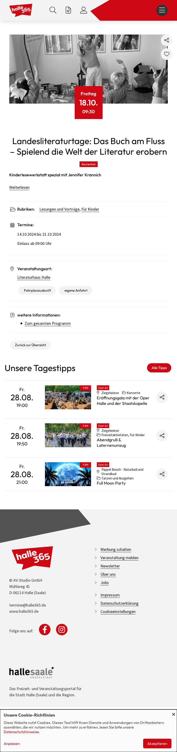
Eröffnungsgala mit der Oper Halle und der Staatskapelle (123, 400)
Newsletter (110, 566)
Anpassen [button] (12, 743)
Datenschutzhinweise (21, 731)
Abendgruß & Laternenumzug (111, 442)
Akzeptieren (157, 743)
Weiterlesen (19, 187)
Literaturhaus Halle (33, 277)
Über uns (108, 574)
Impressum (110, 595)
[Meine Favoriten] (68, 10)
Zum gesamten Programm (48, 323)
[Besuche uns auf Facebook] (44, 629)
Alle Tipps (159, 368)
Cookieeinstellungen (118, 611)
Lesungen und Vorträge (59, 209)
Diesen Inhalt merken (166, 54)
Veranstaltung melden (119, 557)
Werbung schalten (115, 549)
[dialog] (88, 730)
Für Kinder (90, 209)
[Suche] (53, 10)
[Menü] (162, 10)
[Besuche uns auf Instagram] (62, 629)
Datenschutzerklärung (119, 603)
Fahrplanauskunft (37, 290)
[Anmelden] (83, 10)
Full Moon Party (111, 483)
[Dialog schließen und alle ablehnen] (173, 712)
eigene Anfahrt (76, 290)
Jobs (104, 582)
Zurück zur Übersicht (30, 345)
